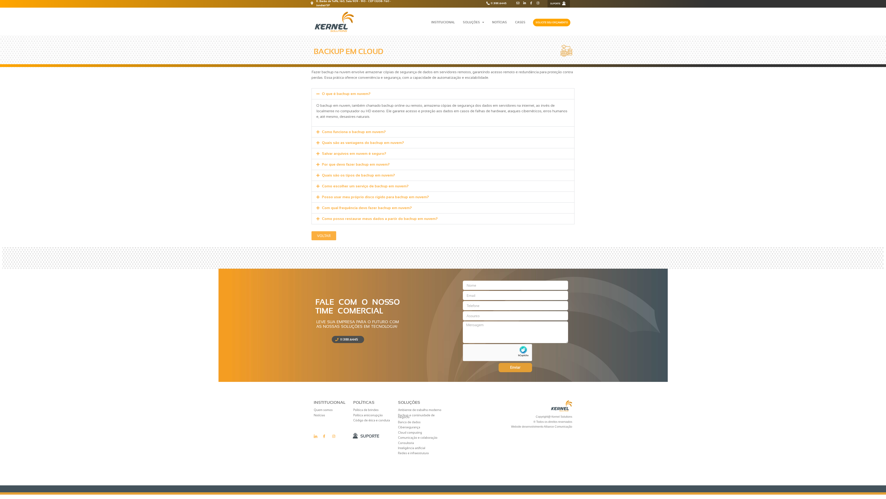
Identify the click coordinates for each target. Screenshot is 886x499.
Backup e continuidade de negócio (416, 416)
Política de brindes (366, 410)
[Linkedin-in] (524, 3)
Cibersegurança (409, 427)
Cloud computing (410, 432)
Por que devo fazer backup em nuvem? (356, 164)
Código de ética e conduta (371, 420)
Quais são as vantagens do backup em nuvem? (363, 143)
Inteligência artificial (411, 448)
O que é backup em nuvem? (346, 94)
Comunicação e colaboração (417, 437)
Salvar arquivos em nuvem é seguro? (354, 153)
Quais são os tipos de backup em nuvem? (358, 175)
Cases (520, 22)
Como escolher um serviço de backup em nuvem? (365, 186)
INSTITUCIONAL (443, 22)
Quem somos (323, 410)
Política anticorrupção (368, 415)
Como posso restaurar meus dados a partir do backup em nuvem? (380, 219)
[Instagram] (537, 3)
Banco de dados (409, 422)
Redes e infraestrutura (413, 453)
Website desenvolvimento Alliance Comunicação (541, 426)
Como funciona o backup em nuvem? (354, 132)
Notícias (499, 22)
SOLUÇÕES (471, 22)
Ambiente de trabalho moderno (419, 410)
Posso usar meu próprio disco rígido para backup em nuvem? (375, 197)
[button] (443, 93)
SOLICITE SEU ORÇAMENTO (552, 22)
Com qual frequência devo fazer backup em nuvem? (367, 208)
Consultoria (406, 443)
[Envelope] (517, 3)
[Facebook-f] (531, 3)
